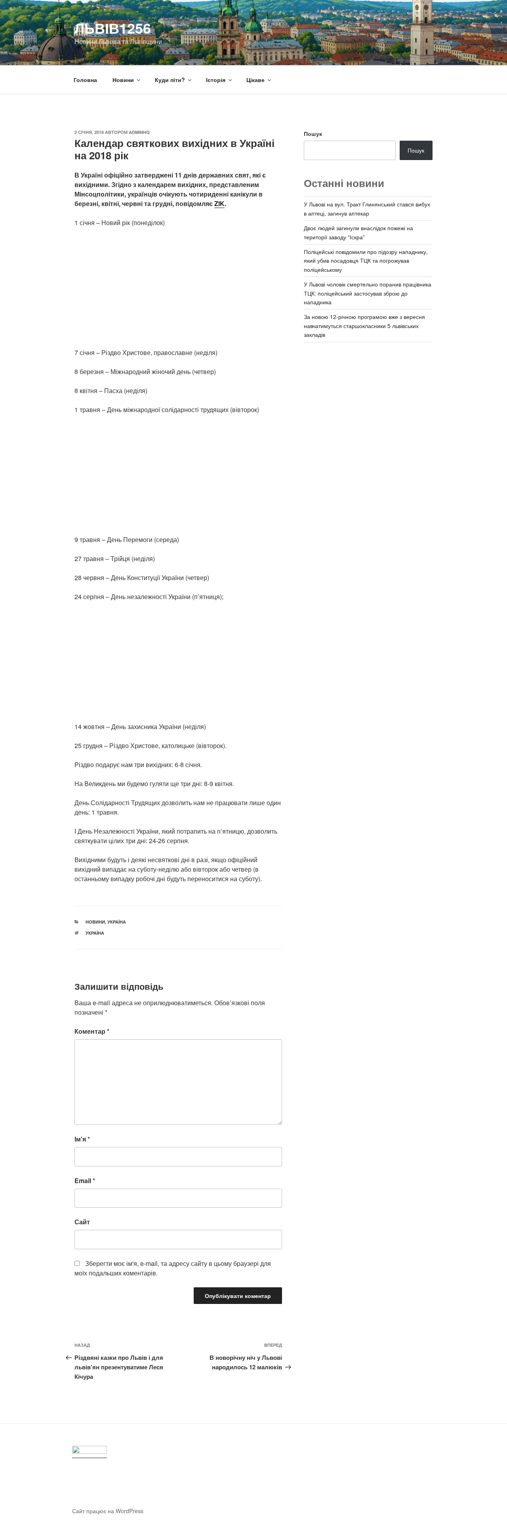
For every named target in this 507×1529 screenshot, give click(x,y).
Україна (116, 922)
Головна (85, 80)
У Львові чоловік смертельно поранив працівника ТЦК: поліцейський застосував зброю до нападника (367, 293)
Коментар (91, 1031)
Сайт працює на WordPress (107, 1511)
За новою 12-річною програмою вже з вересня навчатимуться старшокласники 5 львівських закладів (364, 325)
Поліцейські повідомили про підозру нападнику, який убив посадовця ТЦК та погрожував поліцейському (366, 260)
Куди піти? (170, 80)
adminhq (139, 132)
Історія (215, 80)
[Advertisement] (178, 292)
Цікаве (255, 80)
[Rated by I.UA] (89, 1452)
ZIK (219, 203)
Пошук (313, 133)
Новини (123, 80)
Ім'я (82, 1138)
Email (84, 1180)
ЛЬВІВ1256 (112, 27)
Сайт (82, 1221)
